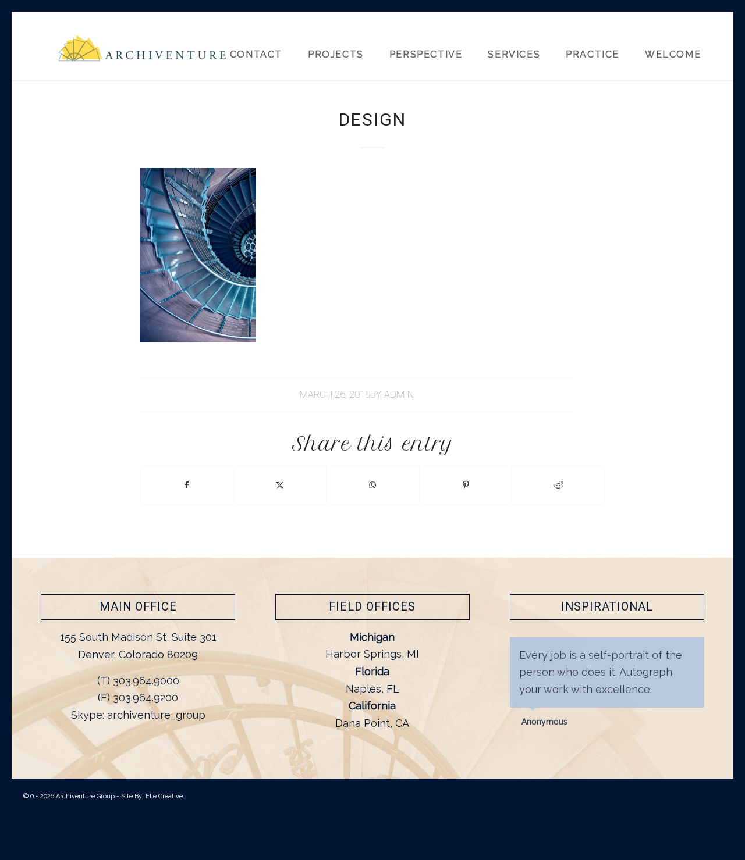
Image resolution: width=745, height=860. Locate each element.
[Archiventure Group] (142, 53)
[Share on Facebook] (186, 485)
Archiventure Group (85, 796)
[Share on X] (280, 485)
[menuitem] (678, 46)
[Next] (692, 649)
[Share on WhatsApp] (373, 485)
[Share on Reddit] (558, 485)
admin (399, 394)
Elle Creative (164, 796)
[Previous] (666, 649)
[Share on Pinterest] (466, 485)
